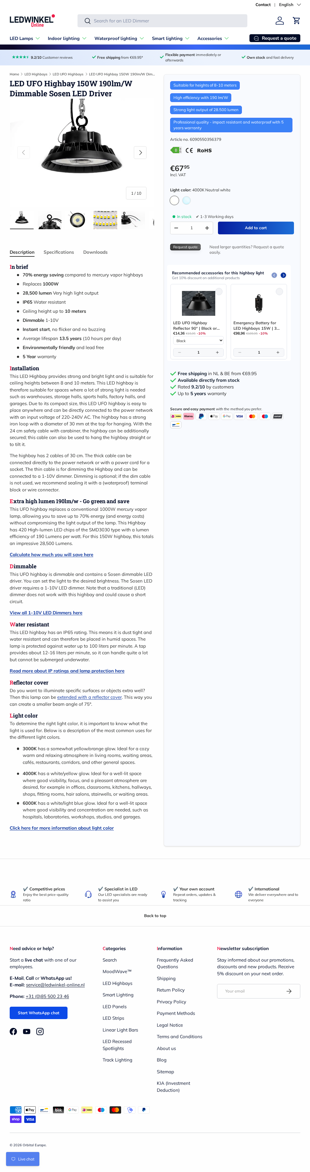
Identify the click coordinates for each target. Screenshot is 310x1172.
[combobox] (162, 20)
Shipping (166, 978)
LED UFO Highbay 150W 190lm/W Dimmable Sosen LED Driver (123, 74)
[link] (198, 303)
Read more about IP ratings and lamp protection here (67, 671)
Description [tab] (22, 252)
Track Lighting (117, 1060)
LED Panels (115, 1006)
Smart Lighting (118, 995)
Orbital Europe (34, 1145)
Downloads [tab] (95, 252)
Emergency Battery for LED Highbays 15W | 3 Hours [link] (255, 325)
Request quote (185, 247)
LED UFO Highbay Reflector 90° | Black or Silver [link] (195, 325)
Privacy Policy (171, 1002)
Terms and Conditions (179, 1036)
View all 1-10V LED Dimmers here (46, 613)
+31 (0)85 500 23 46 (47, 996)
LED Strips (113, 1018)
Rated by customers (206, 387)
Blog (162, 1060)
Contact (263, 4)
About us (166, 1048)
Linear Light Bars (120, 1030)
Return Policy (171, 990)
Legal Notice (170, 1025)
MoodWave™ (117, 971)
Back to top (155, 915)
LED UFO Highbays (68, 74)
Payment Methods (176, 1013)
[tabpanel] (82, 547)
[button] (296, 20)
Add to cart (256, 227)
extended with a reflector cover (89, 697)
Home (14, 74)
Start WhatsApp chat (38, 1012)
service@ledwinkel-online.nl (55, 985)
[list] (82, 153)
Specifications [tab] (59, 252)
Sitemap (165, 1072)
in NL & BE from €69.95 (217, 373)
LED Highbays (36, 74)
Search (110, 960)
